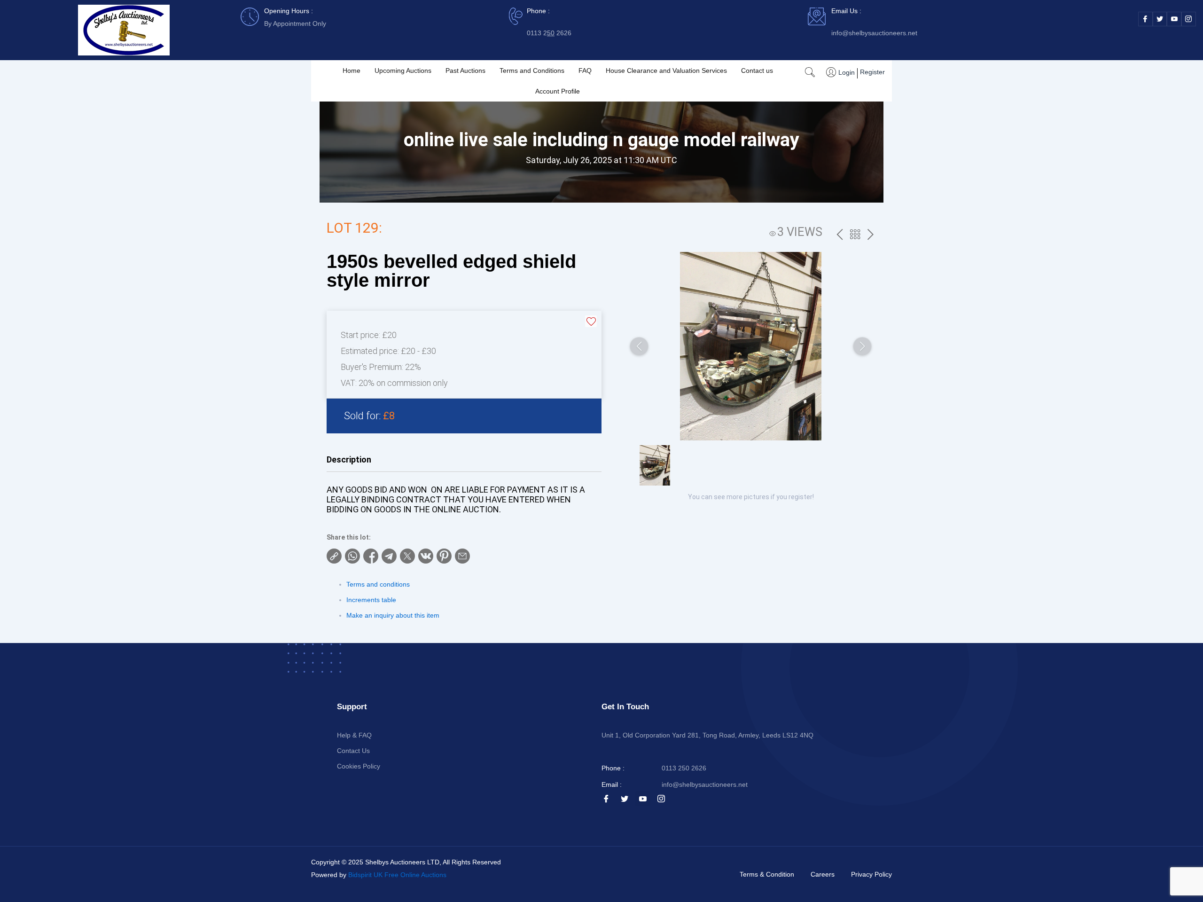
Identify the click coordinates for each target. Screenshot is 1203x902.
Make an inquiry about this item (392, 615)
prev (839, 235)
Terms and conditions (378, 584)
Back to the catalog (855, 235)
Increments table (371, 600)
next (870, 235)
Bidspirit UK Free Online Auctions (397, 874)
